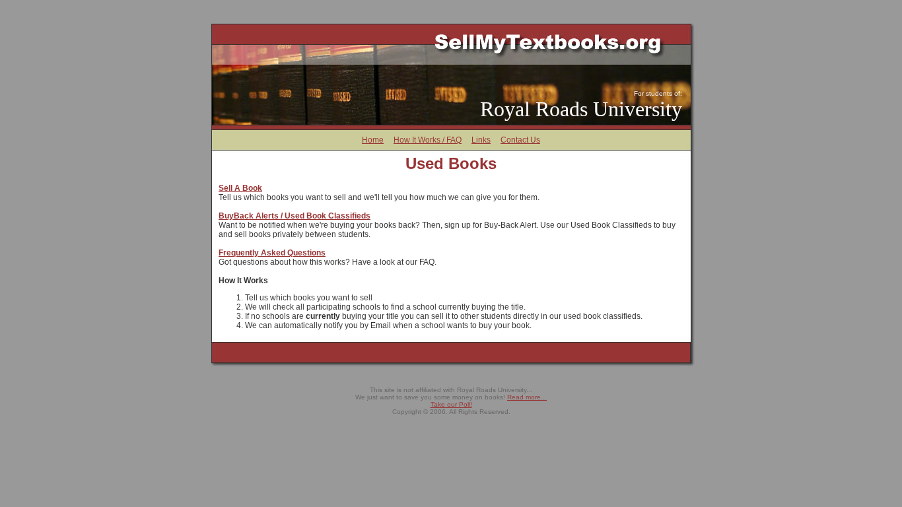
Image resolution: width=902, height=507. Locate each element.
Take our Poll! (451, 404)
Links (481, 140)
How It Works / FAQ (428, 140)
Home (373, 140)
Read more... (527, 397)
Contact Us (520, 140)
